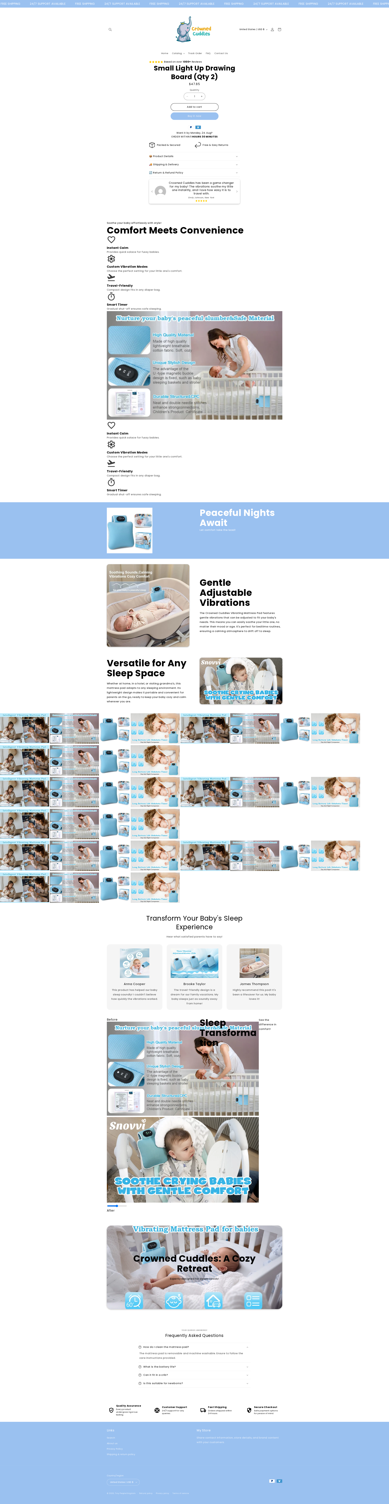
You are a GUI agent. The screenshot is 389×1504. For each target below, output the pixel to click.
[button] (110, 29)
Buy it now (194, 116)
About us (112, 1443)
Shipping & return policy (121, 1454)
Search (111, 1437)
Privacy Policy (115, 1449)
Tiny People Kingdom (125, 1493)
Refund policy (146, 1493)
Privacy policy (162, 1493)
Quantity (194, 90)
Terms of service (180, 1493)
